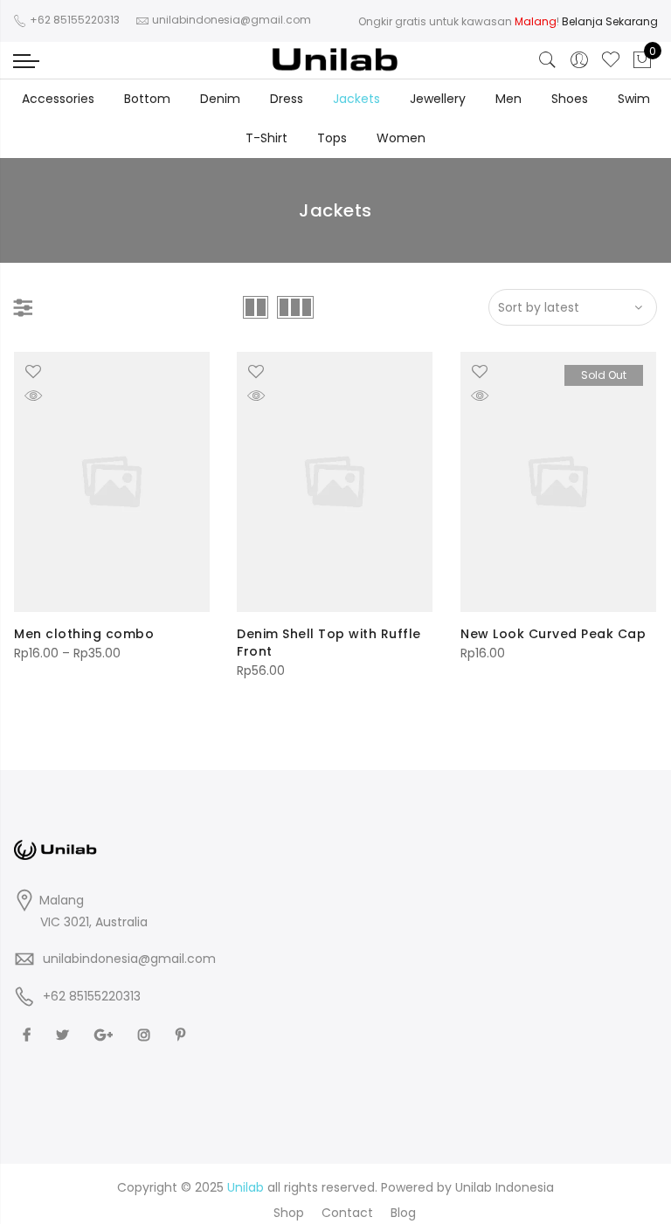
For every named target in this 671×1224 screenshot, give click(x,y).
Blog (403, 1212)
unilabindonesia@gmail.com (129, 958)
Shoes (569, 98)
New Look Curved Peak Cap (553, 634)
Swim (634, 98)
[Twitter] (64, 1035)
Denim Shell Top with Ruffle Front (329, 642)
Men (508, 98)
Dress (286, 98)
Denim (220, 98)
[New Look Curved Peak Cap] (558, 482)
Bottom (147, 98)
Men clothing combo (84, 634)
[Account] (579, 60)
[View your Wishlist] (610, 60)
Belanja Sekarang (610, 21)
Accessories (58, 98)
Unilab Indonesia (504, 1187)
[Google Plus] (105, 1035)
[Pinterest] (183, 1035)
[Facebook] (29, 1035)
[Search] (548, 60)
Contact (347, 1212)
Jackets (356, 98)
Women (401, 138)
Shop (288, 1212)
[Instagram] (146, 1035)
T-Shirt (266, 138)
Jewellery (438, 98)
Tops (332, 138)
